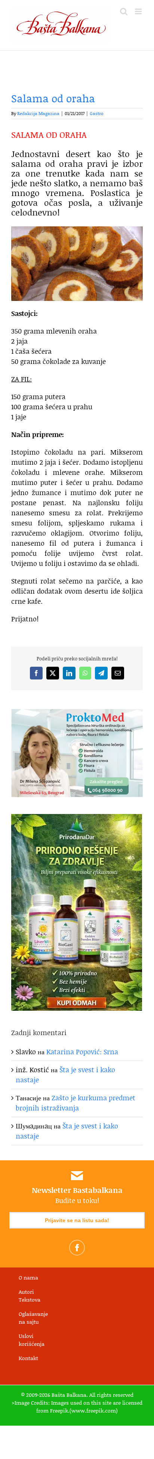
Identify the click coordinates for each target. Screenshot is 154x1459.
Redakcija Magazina (38, 113)
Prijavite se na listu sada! (77, 1220)
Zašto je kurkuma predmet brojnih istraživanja (75, 1103)
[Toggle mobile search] (123, 11)
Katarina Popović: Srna (82, 1051)
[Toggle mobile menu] (139, 11)
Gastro (97, 113)
